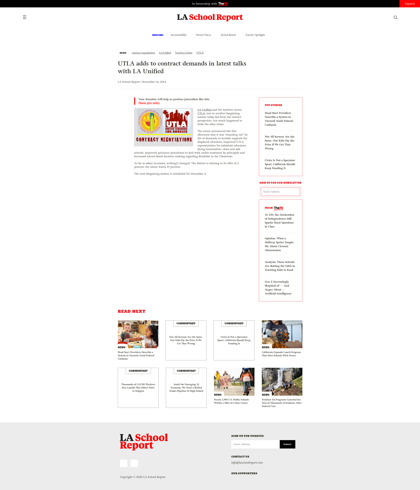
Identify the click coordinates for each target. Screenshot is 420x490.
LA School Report (210, 15)
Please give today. (149, 103)
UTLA (200, 53)
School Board (228, 35)
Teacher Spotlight (255, 35)
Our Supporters (244, 473)
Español (410, 4)
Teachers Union (183, 53)
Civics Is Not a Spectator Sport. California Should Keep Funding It (280, 164)
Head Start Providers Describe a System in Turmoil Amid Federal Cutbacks (279, 119)
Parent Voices (203, 35)
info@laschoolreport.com (247, 462)
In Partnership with (205, 4)
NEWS (123, 53)
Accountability (178, 35)
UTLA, (202, 113)
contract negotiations (143, 53)
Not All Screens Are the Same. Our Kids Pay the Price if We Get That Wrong (279, 142)
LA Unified (165, 53)
